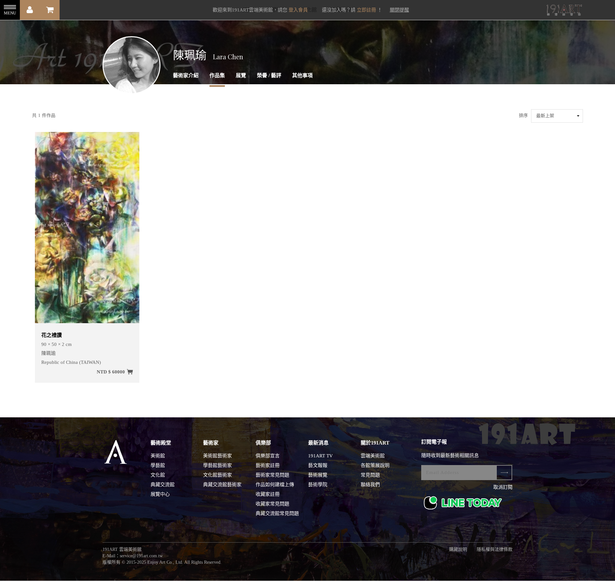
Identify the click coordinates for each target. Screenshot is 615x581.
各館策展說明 (375, 465)
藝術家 (210, 443)
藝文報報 (317, 465)
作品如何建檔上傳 (275, 484)
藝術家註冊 (268, 465)
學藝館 (158, 465)
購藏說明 (458, 549)
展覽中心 (160, 494)
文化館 (158, 475)
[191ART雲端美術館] (563, 10)
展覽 (241, 75)
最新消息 (318, 443)
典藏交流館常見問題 (277, 513)
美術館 (158, 455)
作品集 (217, 75)
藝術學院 (317, 484)
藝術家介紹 (186, 75)
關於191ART (375, 443)
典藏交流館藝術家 (222, 484)
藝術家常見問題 (272, 475)
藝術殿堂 (161, 443)
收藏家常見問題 (272, 503)
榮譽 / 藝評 (269, 75)
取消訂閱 (502, 487)
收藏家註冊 (268, 494)
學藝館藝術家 (217, 465)
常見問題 (370, 475)
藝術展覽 (317, 475)
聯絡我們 (370, 484)
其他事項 (302, 75)
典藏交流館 (163, 484)
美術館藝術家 (217, 455)
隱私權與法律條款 (494, 549)
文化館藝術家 (217, 475)
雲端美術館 (373, 455)
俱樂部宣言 (268, 455)
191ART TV (320, 455)
